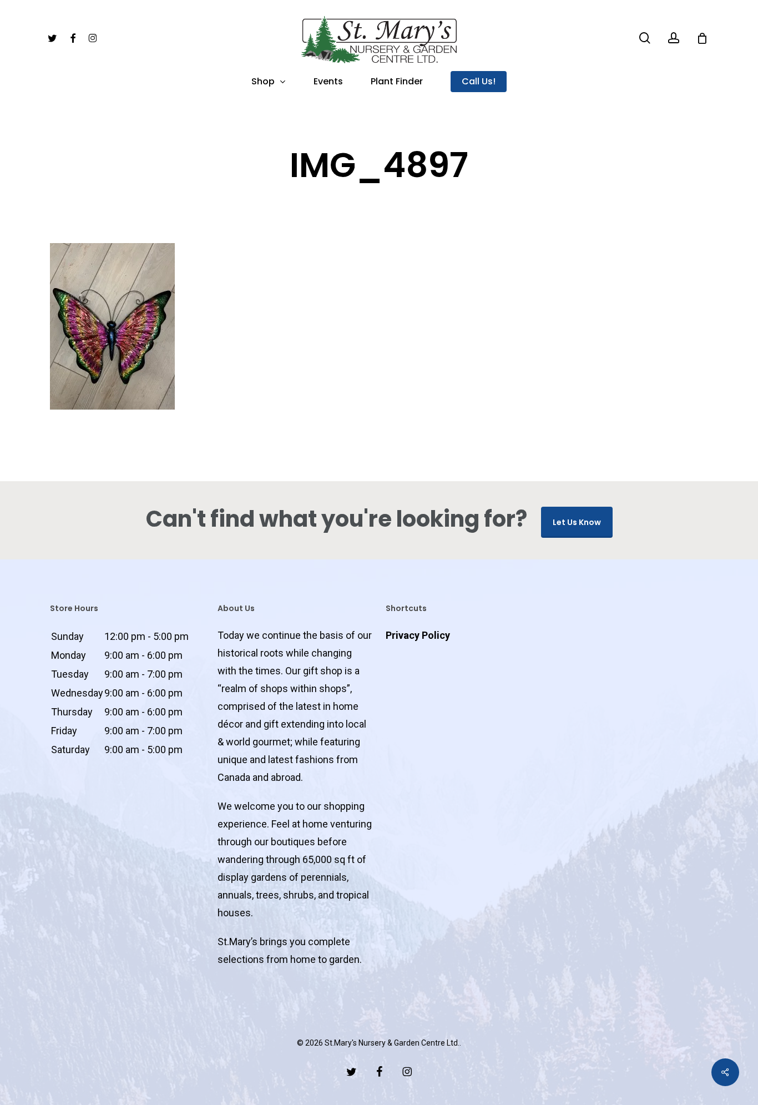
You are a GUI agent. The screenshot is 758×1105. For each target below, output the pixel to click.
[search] (644, 38)
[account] (673, 38)
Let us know (577, 522)
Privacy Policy (418, 635)
